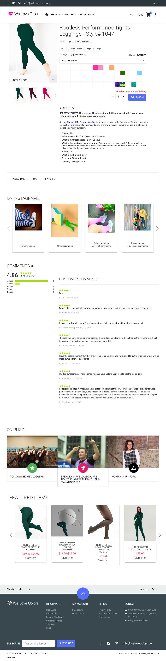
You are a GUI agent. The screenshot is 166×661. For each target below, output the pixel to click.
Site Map (11, 589)
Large (79, 49)
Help (20, 589)
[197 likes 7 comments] (137, 228)
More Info (30, 557)
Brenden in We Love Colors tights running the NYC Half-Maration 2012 (80, 479)
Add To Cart (137, 97)
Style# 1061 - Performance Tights (82, 122)
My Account (77, 610)
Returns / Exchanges (55, 617)
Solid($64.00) (65, 54)
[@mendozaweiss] (64, 228)
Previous (10, 95)
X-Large (87, 49)
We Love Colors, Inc (28, 654)
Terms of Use (104, 617)
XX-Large (97, 49)
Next (55, 95)
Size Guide (51, 610)
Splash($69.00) (79, 54)
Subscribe (13, 643)
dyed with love (126, 654)
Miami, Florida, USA (150, 654)
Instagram (18, 179)
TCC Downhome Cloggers (27, 476)
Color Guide (51, 613)
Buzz (35, 179)
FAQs (48, 628)
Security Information (108, 613)
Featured (49, 179)
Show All (132, 55)
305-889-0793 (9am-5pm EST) (142, 610)
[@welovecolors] (28, 228)
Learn (27, 589)
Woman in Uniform (124, 476)
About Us (144, 589)
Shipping (50, 624)
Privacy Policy (105, 610)
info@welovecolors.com (37, 3)
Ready (140, 55)
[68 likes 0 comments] (101, 228)
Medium (71, 49)
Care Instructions (54, 621)
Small (63, 49)
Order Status (78, 613)
